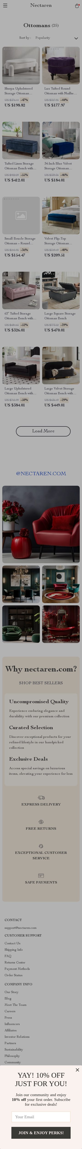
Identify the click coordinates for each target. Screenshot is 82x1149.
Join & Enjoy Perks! (41, 1133)
